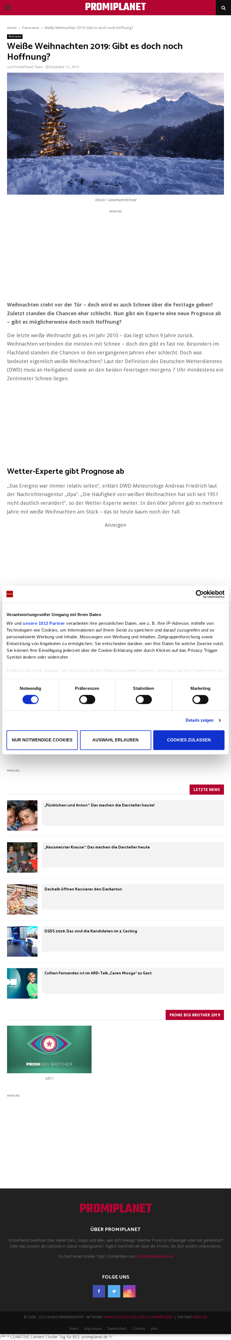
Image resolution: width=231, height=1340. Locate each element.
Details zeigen (200, 720)
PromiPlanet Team (28, 67)
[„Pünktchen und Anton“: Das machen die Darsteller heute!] (22, 815)
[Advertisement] (115, 253)
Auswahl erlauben (115, 739)
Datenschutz (117, 1329)
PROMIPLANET (115, 8)
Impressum (93, 1329)
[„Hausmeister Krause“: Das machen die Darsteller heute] (22, 857)
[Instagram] (129, 1291)
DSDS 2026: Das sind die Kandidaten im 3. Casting (91, 931)
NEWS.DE (200, 1317)
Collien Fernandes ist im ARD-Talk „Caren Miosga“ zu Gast (98, 973)
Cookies (138, 1329)
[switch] (87, 699)
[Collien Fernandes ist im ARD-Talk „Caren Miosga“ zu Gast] (22, 983)
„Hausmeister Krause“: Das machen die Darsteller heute (97, 847)
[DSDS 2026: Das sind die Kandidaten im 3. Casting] (22, 941)
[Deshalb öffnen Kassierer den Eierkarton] (22, 899)
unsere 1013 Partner (44, 623)
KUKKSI (109, 1317)
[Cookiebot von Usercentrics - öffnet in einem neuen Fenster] (200, 594)
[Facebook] (99, 1291)
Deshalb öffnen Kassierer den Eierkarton (83, 889)
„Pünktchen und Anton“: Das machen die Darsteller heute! (99, 805)
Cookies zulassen (189, 739)
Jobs (154, 1329)
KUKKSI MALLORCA (133, 1317)
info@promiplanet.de (155, 1256)
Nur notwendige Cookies (42, 739)
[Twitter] (114, 1291)
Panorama (14, 36)
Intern (74, 1329)
